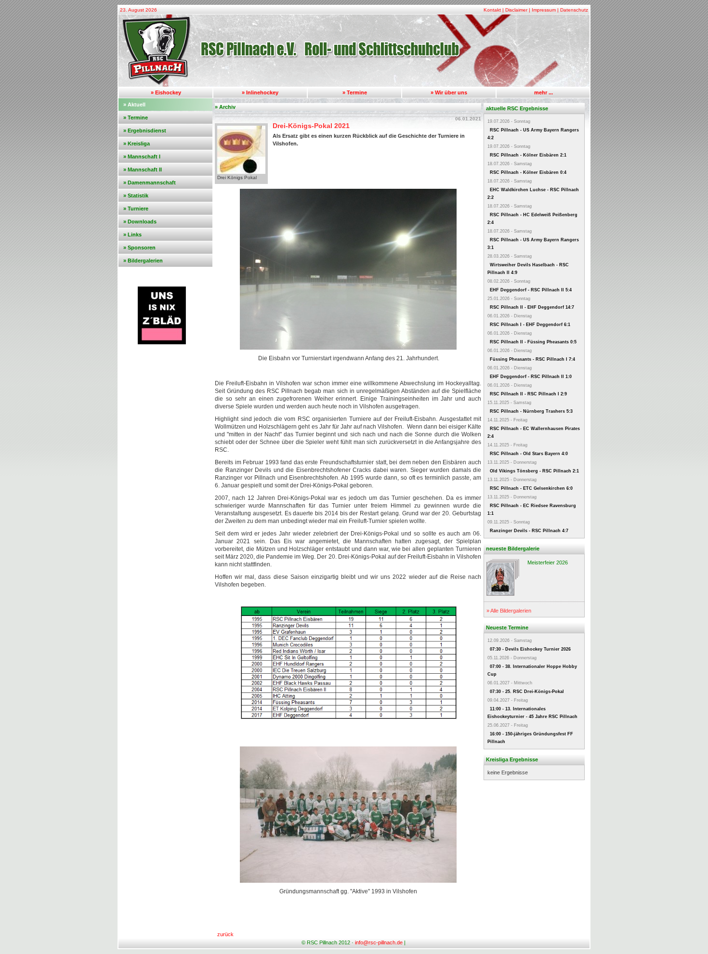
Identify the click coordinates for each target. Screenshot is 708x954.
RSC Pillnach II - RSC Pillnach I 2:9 (528, 394)
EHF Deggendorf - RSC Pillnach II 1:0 (531, 376)
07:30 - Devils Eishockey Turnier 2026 (530, 649)
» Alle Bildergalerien (508, 611)
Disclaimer (516, 10)
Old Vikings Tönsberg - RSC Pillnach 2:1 (534, 471)
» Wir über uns (449, 92)
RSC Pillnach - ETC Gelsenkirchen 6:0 (531, 488)
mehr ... (543, 92)
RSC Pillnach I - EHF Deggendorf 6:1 (530, 324)
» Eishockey (166, 92)
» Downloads (140, 221)
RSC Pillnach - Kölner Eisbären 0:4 (528, 172)
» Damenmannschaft (149, 182)
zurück (225, 934)
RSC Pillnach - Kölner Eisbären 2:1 (528, 155)
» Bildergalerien (143, 260)
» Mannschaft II (142, 169)
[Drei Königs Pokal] (241, 172)
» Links (132, 234)
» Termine (354, 92)
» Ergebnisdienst (144, 130)
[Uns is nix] (162, 342)
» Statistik (135, 195)
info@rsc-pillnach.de (379, 942)
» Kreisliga (136, 143)
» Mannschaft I (141, 156)
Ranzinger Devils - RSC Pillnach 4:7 (529, 530)
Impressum (544, 10)
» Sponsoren (139, 247)
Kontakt (492, 10)
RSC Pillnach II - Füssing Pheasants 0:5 (533, 342)
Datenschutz (574, 10)
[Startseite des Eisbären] (354, 85)
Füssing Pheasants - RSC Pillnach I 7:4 (532, 359)
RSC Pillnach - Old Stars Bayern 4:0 (529, 453)
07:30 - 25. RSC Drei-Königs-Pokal (527, 691)
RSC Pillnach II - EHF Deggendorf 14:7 (532, 307)
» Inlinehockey (260, 92)
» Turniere (135, 208)
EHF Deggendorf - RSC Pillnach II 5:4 (531, 290)
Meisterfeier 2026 (547, 562)
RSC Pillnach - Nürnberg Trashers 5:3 (531, 411)
